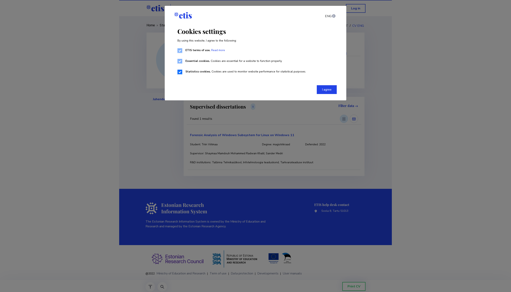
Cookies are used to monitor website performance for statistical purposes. (245, 71)
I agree (327, 89)
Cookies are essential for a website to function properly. (233, 61)
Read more (218, 50)
